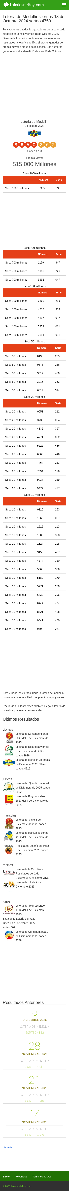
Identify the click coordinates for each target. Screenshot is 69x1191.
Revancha (21, 1176)
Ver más (7, 1147)
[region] (33, 218)
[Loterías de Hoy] (23, 4)
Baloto (6, 1176)
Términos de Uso (41, 1176)
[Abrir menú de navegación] (61, 4)
